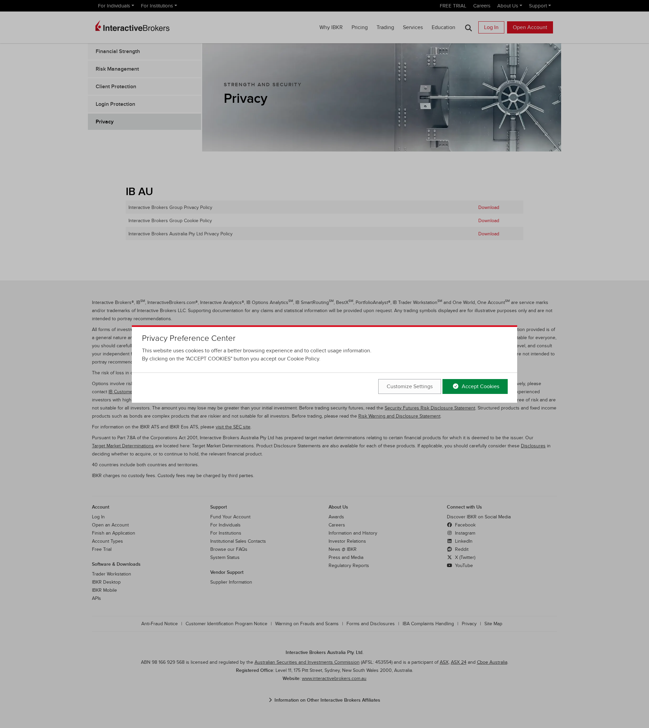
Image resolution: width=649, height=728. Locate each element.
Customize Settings (410, 386)
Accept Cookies (479, 386)
